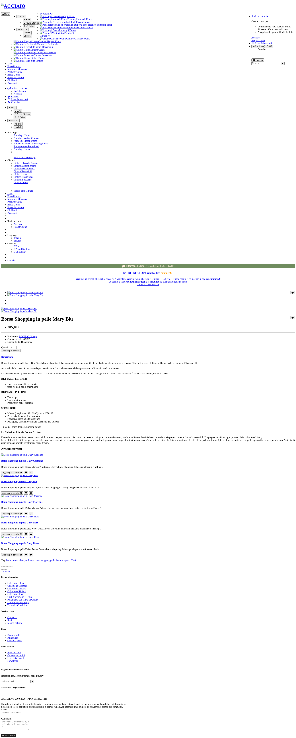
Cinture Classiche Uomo (78, 38)
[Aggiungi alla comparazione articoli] (31, 472)
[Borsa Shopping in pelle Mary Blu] (25, 292)
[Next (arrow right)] (5, 569)
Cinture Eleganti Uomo (50, 41)
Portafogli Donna (67, 30)
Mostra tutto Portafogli (63, 33)
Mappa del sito (14, 623)
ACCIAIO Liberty (28, 336)
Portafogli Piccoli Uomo (78, 22)
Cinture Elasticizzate (46, 52)
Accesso (255, 37)
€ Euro (27, 19)
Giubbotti (12, 80)
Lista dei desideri (15, 658)
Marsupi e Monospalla (18, 69)
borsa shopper (63, 560)
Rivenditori (12, 637)
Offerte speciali (14, 640)
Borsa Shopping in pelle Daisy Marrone (22, 502)
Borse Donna (13, 74)
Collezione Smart (15, 594)
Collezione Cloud (16, 583)
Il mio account (14, 652)
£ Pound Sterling (31, 23)
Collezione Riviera (16, 591)
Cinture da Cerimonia (47, 44)
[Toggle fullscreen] (8, 566)
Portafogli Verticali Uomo (79, 19)
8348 (73, 560)
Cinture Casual (38, 49)
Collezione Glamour (17, 585)
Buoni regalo (13, 635)
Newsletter (12, 661)
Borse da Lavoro (15, 77)
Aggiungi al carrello (10, 351)
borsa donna (12, 560)
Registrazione (258, 40)
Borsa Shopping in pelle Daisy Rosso (20, 543)
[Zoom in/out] (11, 566)
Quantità (5, 347)
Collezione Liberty (16, 588)
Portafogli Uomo (67, 16)
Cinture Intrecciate (43, 55)
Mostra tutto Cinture (33, 60)
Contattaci (12, 260)
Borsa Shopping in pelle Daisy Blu (19, 481)
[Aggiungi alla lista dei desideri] (292, 292)
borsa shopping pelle (45, 560)
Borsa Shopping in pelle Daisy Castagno (22, 460)
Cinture (44, 36)
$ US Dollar (29, 26)
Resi (9, 620)
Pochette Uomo (15, 72)
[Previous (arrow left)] (2, 569)
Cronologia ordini (16, 655)
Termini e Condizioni (17, 605)
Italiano (27, 32)
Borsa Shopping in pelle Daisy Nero (19, 522)
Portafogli (45, 13)
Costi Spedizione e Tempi (19, 597)
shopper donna (26, 560)
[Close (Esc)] (2, 566)
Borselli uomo (14, 66)
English (27, 36)
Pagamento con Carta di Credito (23, 599)
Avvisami (9, 735)
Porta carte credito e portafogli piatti (94, 24)
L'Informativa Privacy (18, 602)
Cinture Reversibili (43, 47)
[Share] (5, 566)
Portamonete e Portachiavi (80, 27)
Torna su (5, 571)
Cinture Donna (38, 58)
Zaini (9, 63)
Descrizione (7, 357)
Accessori (12, 83)
